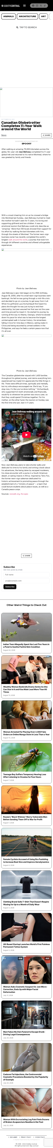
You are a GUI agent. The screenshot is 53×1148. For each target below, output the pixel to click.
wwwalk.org (15, 494)
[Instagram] (37, 6)
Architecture (27, 16)
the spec (24, 494)
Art (43, 16)
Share (47, 135)
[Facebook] (33, 6)
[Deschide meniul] (24, 6)
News (3, 135)
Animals (8, 16)
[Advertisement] (26, 59)
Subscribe (9, 587)
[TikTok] (45, 6)
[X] (41, 6)
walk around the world (17, 240)
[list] (26, 16)
